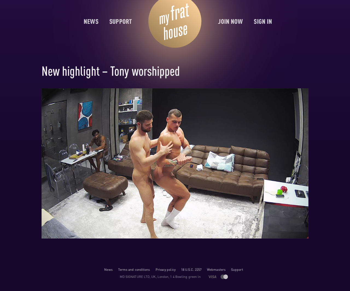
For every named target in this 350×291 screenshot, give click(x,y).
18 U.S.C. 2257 (191, 269)
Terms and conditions (134, 269)
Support (237, 269)
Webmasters (216, 269)
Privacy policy (166, 269)
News (108, 269)
